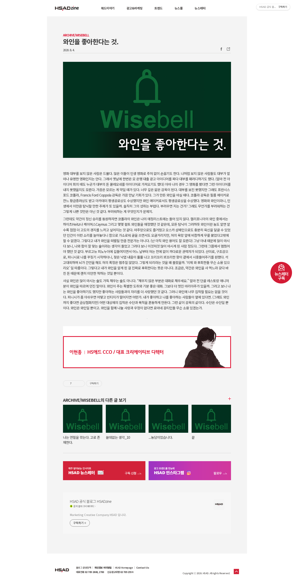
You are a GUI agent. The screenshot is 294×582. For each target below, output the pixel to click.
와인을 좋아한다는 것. (90, 41)
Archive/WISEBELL (76, 35)
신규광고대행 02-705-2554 (120, 572)
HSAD (62, 567)
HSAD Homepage (124, 567)
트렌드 (158, 8)
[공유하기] (75, 384)
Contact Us (142, 567)
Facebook (221, 49)
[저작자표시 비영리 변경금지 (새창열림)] (107, 383)
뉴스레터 (200, 8)
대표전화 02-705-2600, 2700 (90, 572)
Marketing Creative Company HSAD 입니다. (98, 515)
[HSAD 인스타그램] (190, 471)
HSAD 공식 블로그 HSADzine (67, 8)
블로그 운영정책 (83, 567)
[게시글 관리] (80, 384)
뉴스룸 (179, 8)
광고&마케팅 (134, 8)
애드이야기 (108, 8)
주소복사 (228, 49)
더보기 (229, 399)
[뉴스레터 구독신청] (104, 471)
